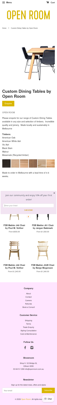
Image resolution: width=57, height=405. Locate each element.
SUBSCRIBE (28, 210)
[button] (29, 197)
